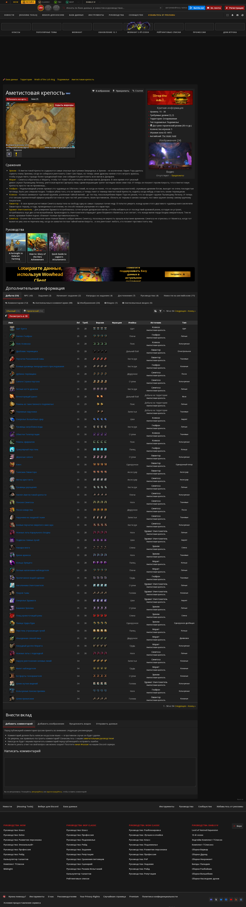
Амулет (184, 419)
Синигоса (13, 218)
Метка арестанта (24, 479)
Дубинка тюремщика (26, 374)
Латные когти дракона (27, 389)
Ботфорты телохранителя (29, 676)
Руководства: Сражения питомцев (85, 859)
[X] (216, 899)
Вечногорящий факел (26, 396)
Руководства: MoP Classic (81, 825)
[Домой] (19, 7)
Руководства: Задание (78, 849)
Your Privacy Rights (90, 896)
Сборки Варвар (200, 849)
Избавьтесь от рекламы (161, 15)
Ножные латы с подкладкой (29, 653)
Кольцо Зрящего (24, 562)
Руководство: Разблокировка (145, 830)
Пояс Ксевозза (23, 343)
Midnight (8, 869)
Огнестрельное (184, 351)
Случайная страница (114, 896)
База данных (76, 15)
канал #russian (82, 744)
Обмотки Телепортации (27, 434)
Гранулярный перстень (27, 449)
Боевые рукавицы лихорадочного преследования (40, 366)
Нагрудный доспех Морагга (29, 645)
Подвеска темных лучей (27, 540)
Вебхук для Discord (53, 15)
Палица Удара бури (25, 623)
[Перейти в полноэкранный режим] (227, 15)
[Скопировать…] (155, 311)
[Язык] (242, 15)
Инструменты (166, 806)
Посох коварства (24, 509)
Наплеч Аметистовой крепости (31, 494)
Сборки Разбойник (202, 869)
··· (78, 2)
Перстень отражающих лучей (30, 630)
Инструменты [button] (96, 15)
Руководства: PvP (138, 859)
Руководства (116, 15)
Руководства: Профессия (17, 849)
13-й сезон (197, 835)
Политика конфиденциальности (160, 896)
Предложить (177, 175)
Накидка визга (23, 547)
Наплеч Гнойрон (24, 336)
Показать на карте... (18, 99)
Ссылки (139, 90)
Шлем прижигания (25, 698)
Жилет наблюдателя (26, 668)
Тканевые (184, 359)
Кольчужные (184, 344)
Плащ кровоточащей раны (29, 615)
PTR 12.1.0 (48, 8)
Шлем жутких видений (27, 683)
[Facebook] (226, 899)
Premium (134, 896)
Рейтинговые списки (77, 878)
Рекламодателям (66, 896)
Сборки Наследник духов (205, 878)
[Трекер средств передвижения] (100, 274)
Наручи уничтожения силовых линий (34, 661)
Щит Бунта (21, 328)
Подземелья (63, 79)
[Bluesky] (221, 899)
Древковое (184, 638)
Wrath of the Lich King (44, 79)
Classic (46, 2)
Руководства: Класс (14, 830)
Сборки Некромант (202, 859)
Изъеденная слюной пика (28, 638)
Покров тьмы (22, 593)
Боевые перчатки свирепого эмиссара (34, 525)
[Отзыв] (237, 15)
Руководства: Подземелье (80, 839)
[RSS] (236, 899)
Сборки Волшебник (202, 873)
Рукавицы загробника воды (29, 426)
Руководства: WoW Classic (144, 825)
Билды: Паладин (201, 864)
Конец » (191, 311)
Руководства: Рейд (14, 854)
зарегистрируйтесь (54, 792)
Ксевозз (13, 194)
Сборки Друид (199, 854)
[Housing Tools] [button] (28, 15)
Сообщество (136, 15)
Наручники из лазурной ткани (30, 517)
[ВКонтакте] (241, 899)
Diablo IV (93, 2)
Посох (184, 374)
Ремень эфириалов (25, 442)
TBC (60, 2)
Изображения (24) (170, 140)
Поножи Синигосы (25, 502)
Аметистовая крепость (83, 79)
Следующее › (181, 311)
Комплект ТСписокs (202, 844)
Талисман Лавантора (26, 472)
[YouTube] (231, 899)
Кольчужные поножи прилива (30, 691)
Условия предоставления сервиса (22, 902)
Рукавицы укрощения (26, 487)
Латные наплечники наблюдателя (32, 570)
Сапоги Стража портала (28, 381)
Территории (26, 79)
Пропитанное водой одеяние (30, 577)
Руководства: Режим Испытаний (84, 869)
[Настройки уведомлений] (232, 15)
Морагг (12, 179)
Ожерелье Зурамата (26, 600)
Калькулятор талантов (16, 859)
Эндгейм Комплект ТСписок (207, 839)
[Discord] (211, 899)
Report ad (240, 799)
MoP (71, 2)
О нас (51, 896)
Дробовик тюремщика (27, 351)
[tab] (12, 295)
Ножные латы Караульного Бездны (33, 532)
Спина (184, 547)
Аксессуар (184, 472)
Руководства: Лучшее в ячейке (146, 835)
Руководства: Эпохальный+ (18, 844)
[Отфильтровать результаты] (160, 311)
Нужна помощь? (17, 896)
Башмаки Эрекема (25, 608)
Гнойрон (13, 188)
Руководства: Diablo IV (205, 825)
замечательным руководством (98, 738)
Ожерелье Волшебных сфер (29, 419)
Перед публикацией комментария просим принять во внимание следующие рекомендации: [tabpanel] (59, 761)
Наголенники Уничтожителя (30, 585)
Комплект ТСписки (14, 864)
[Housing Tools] (25, 806)
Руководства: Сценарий (79, 864)
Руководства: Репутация (79, 854)
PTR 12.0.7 (56, 8)
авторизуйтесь (37, 792)
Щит (184, 328)
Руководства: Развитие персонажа (23, 839)
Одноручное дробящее (184, 623)
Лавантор (14, 203)
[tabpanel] (100, 508)
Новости (9, 15)
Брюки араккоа (23, 555)
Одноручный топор (184, 464)
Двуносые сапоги (24, 457)
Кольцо (184, 449)
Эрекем (12, 170)
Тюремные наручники (26, 411)
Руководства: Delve (14, 835)
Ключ (18, 464)
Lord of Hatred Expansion (205, 830)
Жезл (184, 396)
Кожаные (184, 366)
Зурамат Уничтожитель (20, 209)
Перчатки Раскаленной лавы (30, 358)
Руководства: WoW (15, 825)
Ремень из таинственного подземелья (35, 404)
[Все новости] (6, 2)
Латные (184, 336)
